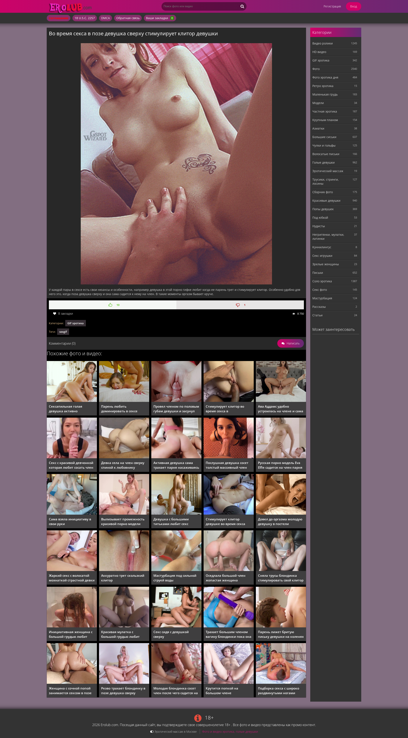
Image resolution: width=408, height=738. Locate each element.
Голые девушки (323, 162)
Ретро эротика (322, 86)
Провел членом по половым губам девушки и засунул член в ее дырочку (176, 408)
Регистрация (332, 6)
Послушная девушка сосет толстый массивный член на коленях (227, 465)
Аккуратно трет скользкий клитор (122, 577)
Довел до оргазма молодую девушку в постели (280, 521)
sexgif (63, 332)
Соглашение (58, 18)
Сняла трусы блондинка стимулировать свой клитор (280, 577)
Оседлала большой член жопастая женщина (225, 577)
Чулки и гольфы (324, 145)
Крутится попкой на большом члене (222, 690)
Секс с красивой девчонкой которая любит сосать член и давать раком (71, 465)
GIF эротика (75, 323)
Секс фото (319, 290)
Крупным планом (325, 120)
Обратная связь (128, 18)
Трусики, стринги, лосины (325, 181)
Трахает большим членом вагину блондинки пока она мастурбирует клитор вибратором (228, 634)
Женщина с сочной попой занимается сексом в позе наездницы (70, 690)
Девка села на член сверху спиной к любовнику (122, 465)
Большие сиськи (324, 137)
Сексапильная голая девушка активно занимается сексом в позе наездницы (70, 408)
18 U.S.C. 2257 (85, 18)
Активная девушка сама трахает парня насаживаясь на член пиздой (176, 465)
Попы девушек (323, 209)
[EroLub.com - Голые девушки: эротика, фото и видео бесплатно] (81, 14)
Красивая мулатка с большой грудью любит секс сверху (120, 634)
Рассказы (319, 307)
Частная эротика (324, 111)
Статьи (317, 315)
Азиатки (318, 128)
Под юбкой (320, 218)
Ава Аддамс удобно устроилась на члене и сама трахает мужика (280, 408)
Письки (317, 273)
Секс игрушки (322, 256)
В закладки (65, 313)
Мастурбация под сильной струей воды (174, 577)
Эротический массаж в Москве (175, 731)
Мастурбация (322, 298)
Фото (316, 69)
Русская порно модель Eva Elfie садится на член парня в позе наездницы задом (280, 465)
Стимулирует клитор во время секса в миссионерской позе (225, 408)
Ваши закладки (159, 18)
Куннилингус (321, 247)
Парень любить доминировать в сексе (119, 408)
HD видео (319, 52)
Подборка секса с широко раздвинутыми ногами (278, 690)
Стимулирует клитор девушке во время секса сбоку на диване (225, 521)
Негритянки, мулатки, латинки (328, 237)
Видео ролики (322, 43)
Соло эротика (322, 281)
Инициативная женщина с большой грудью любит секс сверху (70, 634)
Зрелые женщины (325, 264)
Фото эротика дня (325, 77)
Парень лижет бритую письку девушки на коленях (281, 634)
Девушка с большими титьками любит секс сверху (171, 521)
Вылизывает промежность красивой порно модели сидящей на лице (122, 521)
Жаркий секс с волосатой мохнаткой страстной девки (72, 577)
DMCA (105, 18)
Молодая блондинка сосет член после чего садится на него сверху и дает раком (175, 690)
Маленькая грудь (325, 94)
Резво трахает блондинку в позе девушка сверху (123, 690)
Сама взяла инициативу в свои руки (70, 521)
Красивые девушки (326, 200)
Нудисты (318, 226)
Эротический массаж (327, 171)
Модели (318, 103)
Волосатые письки (325, 154)
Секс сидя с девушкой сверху (171, 634)
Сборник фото (322, 192)
